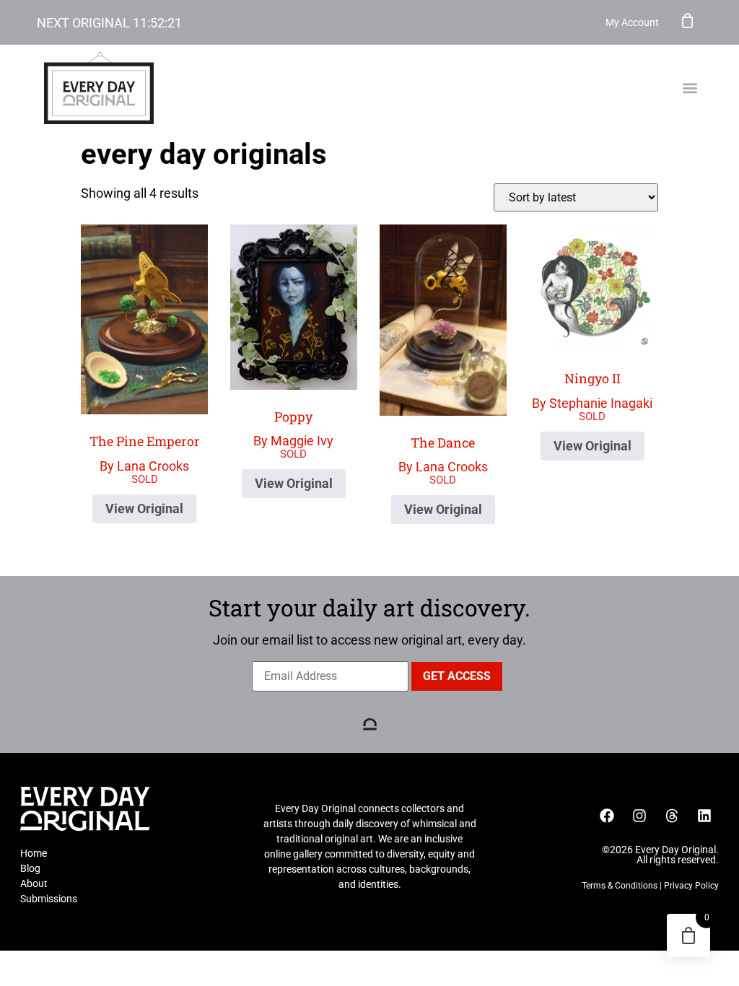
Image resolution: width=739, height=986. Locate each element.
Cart (687, 20)
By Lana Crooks (144, 453)
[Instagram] (639, 815)
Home (33, 853)
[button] (690, 88)
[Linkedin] (704, 815)
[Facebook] (606, 815)
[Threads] (671, 815)
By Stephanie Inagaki (592, 390)
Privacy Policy (691, 886)
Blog (30, 868)
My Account (632, 22)
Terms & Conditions (619, 886)
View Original (144, 508)
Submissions (48, 898)
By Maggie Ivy (293, 428)
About (34, 883)
